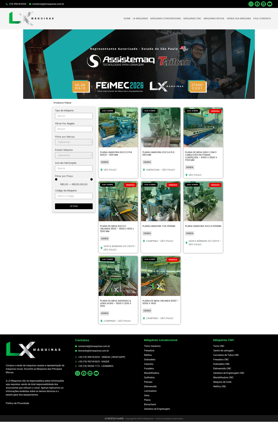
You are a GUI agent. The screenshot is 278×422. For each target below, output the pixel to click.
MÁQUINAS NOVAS (214, 18)
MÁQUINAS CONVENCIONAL (165, 18)
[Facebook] (257, 4)
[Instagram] (77, 373)
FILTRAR (74, 206)
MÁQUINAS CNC (192, 18)
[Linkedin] (263, 4)
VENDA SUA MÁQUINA (239, 18)
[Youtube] (269, 4)
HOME (127, 18)
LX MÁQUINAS (140, 18)
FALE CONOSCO (262, 18)
